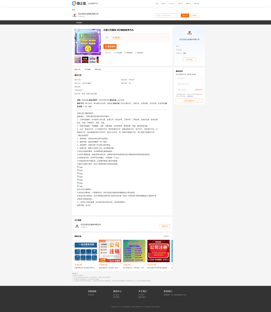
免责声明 (116, 297)
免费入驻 (180, 3)
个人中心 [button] (171, 3)
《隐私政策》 (190, 96)
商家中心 (188, 3)
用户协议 (116, 295)
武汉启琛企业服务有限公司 (88, 14)
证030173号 (117, 307)
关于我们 (141, 295)
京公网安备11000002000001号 (132, 307)
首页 (157, 3)
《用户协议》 (182, 96)
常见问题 (91, 295)
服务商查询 (142, 297)
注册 (197, 3)
